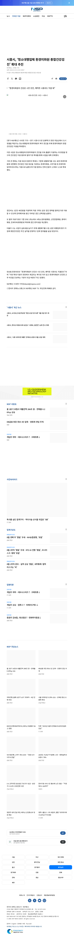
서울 (13, 857)
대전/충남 (61, 862)
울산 (13, 867)
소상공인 (36, 16)
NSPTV (50, 16)
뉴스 (8, 16)
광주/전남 (37, 862)
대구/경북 (61, 857)
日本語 (19, 924)
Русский (28, 924)
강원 (37, 872)
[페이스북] (8, 79)
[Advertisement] (37, 38)
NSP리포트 (27, 16)
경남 (37, 877)
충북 (60, 872)
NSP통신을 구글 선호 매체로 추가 (33, 3)
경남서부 (60, 877)
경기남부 (60, 867)
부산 (37, 857)
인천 (13, 862)
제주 (13, 883)
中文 (23, 924)
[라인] (20, 79)
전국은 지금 (16, 16)
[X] (12, 79)
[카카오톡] (16, 79)
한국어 (9, 924)
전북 (13, 877)
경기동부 (37, 867)
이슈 (43, 16)
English (13, 924)
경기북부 (13, 872)
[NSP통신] (37, 9)
